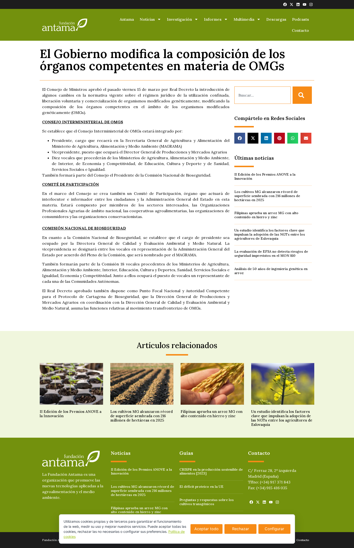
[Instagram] (311, 4)
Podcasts (300, 19)
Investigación (179, 19)
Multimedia (244, 19)
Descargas (276, 19)
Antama (127, 19)
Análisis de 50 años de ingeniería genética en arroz (271, 271)
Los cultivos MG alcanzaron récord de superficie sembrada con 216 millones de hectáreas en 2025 (267, 196)
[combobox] (262, 95)
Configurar (274, 528)
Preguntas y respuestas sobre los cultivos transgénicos (206, 502)
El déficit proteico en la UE (201, 486)
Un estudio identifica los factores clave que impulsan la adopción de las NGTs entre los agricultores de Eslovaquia (269, 234)
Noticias (147, 19)
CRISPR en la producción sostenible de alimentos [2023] (211, 471)
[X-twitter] (291, 4)
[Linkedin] (298, 4)
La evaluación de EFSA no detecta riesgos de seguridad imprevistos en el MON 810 (271, 253)
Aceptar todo (206, 528)
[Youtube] (304, 4)
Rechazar (240, 528)
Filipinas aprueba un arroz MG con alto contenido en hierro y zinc (266, 215)
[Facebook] (285, 4)
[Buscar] (302, 95)
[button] (239, 138)
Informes (213, 19)
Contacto (300, 30)
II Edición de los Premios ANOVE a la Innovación (264, 176)
